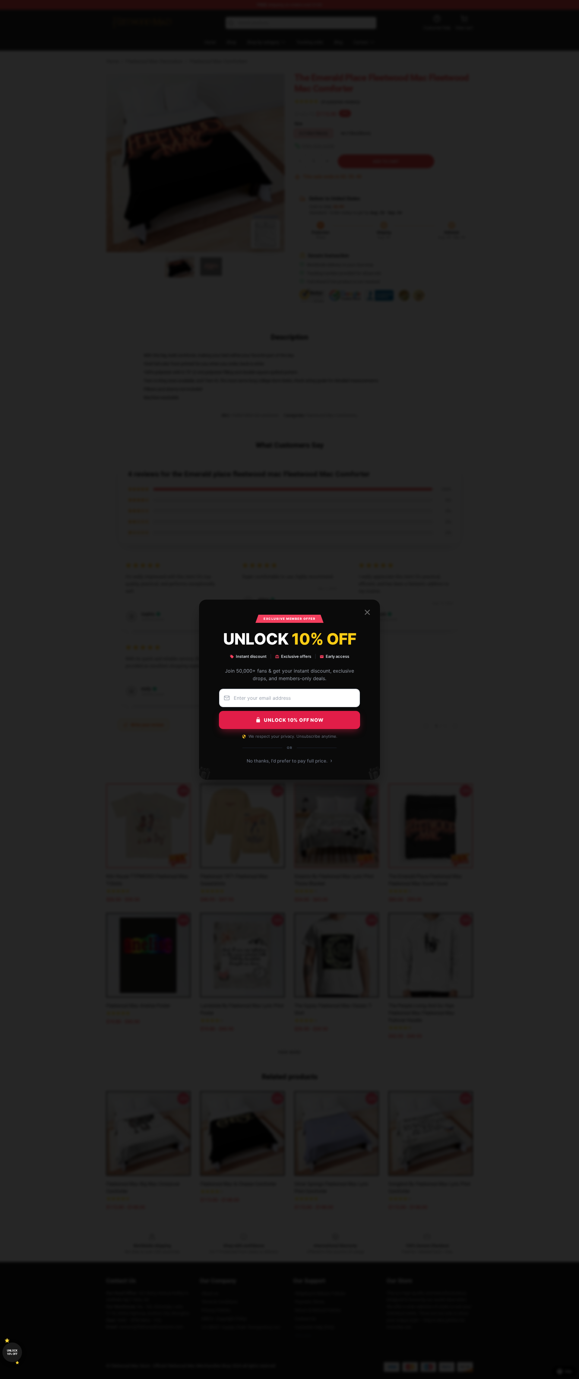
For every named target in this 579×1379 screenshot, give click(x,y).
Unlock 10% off (12, 1352)
